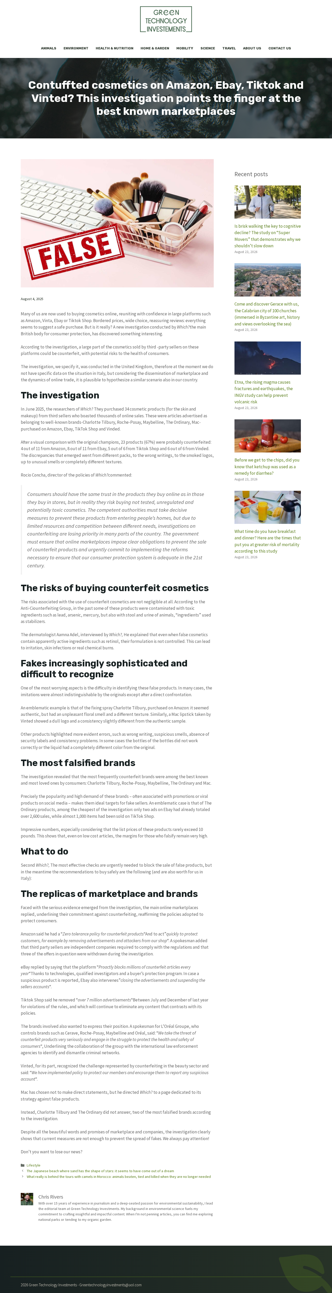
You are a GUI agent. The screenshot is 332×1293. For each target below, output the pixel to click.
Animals (48, 48)
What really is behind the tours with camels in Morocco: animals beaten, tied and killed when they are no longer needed (119, 1176)
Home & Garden (155, 48)
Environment (76, 48)
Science (207, 48)
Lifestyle (33, 1165)
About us (252, 48)
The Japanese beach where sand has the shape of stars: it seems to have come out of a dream (100, 1171)
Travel (229, 48)
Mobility (184, 48)
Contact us (279, 48)
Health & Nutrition (114, 48)
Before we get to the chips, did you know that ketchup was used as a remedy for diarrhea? (267, 466)
